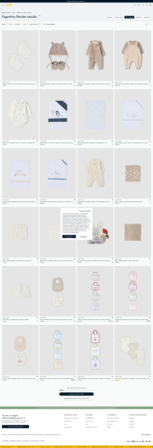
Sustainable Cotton (112, 421)
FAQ (65, 424)
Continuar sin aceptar (85, 210)
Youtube (131, 424)
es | (147, 434)
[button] (139, 5)
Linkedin (131, 427)
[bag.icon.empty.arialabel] (150, 5)
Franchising (89, 421)
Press (87, 424)
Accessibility (5, 440)
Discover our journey (113, 418)
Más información (109, 407)
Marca (13, 12)
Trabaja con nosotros (92, 427)
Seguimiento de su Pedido (71, 418)
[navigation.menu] (3, 5)
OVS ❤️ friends (90, 418)
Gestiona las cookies (15, 440)
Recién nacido (27, 12)
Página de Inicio (6, 12)
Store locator (67, 427)
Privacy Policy (35, 440)
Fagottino (19, 12)
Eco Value (110, 424)
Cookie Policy (26, 440)
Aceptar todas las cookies (69, 236)
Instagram (131, 421)
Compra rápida (20, 78)
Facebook (131, 418)
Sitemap (42, 440)
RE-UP (109, 427)
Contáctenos (67, 421)
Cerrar (148, 446)
